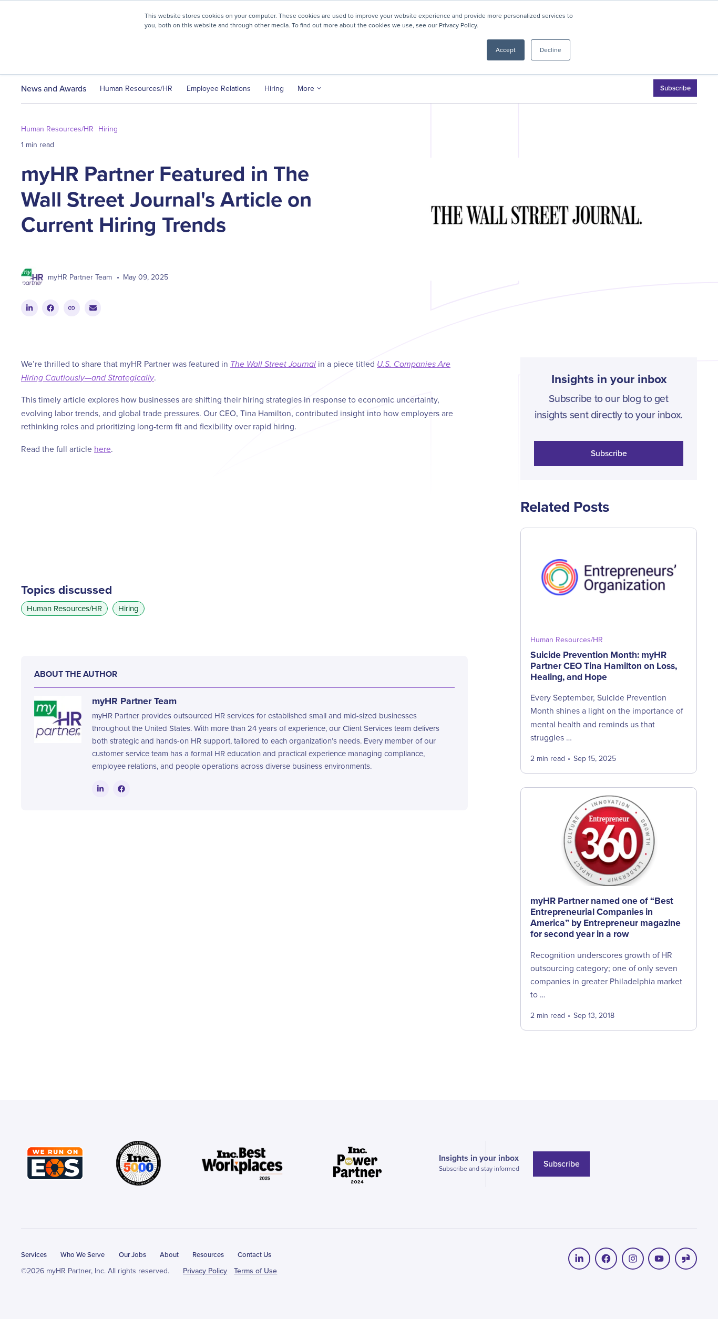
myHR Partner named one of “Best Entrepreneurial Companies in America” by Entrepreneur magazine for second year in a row (605, 917)
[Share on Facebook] (50, 308)
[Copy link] (72, 308)
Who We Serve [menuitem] (82, 1254)
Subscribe (675, 87)
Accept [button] (506, 49)
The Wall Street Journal (273, 364)
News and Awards (53, 88)
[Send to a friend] (93, 308)
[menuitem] (579, 1259)
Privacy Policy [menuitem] (205, 1270)
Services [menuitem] (34, 1254)
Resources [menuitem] (208, 1254)
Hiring (274, 88)
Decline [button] (550, 49)
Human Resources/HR (136, 88)
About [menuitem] (169, 1254)
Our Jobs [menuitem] (132, 1254)
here (102, 449)
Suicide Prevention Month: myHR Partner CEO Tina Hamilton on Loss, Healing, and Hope (603, 665)
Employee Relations (219, 88)
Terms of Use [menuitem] (255, 1270)
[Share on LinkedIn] (29, 308)
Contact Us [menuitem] (254, 1254)
